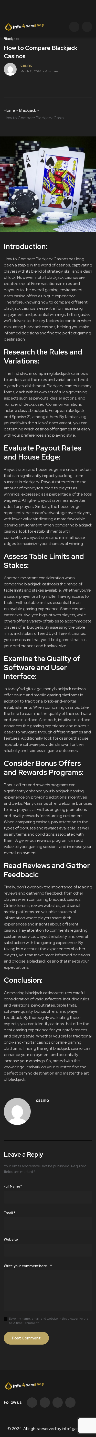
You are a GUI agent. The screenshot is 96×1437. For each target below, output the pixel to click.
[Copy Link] (24, 85)
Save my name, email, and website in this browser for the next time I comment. (49, 1321)
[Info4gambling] (24, 26)
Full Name (13, 1186)
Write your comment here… (28, 1265)
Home (9, 110)
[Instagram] (70, 1402)
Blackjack (27, 110)
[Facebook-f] (32, 1402)
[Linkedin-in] (57, 1402)
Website (11, 1239)
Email (9, 1212)
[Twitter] (45, 1402)
